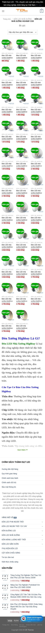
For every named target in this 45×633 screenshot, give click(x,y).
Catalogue (23, 626)
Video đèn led (31, 625)
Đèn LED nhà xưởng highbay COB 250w (36, 220)
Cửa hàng (14, 625)
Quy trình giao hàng (9, 474)
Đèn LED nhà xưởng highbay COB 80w (7, 112)
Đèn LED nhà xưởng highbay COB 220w (36, 247)
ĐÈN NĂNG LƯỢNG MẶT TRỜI (14, 540)
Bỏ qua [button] (38, 5)
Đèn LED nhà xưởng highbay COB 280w (7, 328)
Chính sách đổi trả (9, 482)
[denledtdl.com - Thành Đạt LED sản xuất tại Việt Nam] (22, 11)
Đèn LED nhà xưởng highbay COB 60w (21, 84)
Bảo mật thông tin (9, 487)
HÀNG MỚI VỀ (7, 517)
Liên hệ (39, 625)
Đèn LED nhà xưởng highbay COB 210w (21, 247)
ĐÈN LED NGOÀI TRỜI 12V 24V (14, 526)
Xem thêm (21, 450)
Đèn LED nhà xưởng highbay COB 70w (36, 84)
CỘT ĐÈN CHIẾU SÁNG (11, 553)
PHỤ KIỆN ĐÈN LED (10, 548)
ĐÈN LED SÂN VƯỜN (10, 544)
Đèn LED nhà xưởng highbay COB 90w (21, 112)
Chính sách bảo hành (10, 478)
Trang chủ (7, 19)
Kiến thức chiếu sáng (10, 562)
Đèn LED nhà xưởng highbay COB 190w (21, 220)
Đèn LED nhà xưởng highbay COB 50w (7, 57)
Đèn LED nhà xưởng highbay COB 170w (36, 193)
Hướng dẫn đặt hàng (10, 469)
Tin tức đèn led (8, 557)
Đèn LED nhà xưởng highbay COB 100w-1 (21, 57)
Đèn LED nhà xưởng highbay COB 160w (21, 193)
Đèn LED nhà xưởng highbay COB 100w (36, 57)
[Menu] (3, 11)
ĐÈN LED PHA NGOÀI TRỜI (13, 522)
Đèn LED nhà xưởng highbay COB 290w (21, 328)
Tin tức (21, 625)
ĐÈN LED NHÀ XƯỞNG (23, 19)
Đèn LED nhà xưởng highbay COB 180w (7, 220)
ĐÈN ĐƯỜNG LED (9, 531)
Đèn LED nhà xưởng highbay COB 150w (36, 112)
